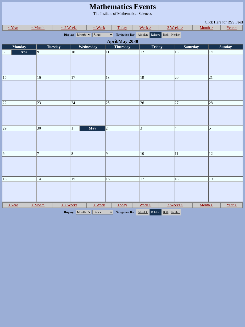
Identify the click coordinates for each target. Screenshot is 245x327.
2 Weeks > (175, 28)
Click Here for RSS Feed (224, 22)
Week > (145, 28)
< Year (13, 28)
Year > (232, 28)
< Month (38, 28)
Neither (175, 34)
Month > (206, 28)
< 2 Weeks (69, 28)
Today (122, 28)
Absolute (143, 34)
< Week (99, 28)
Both (165, 34)
